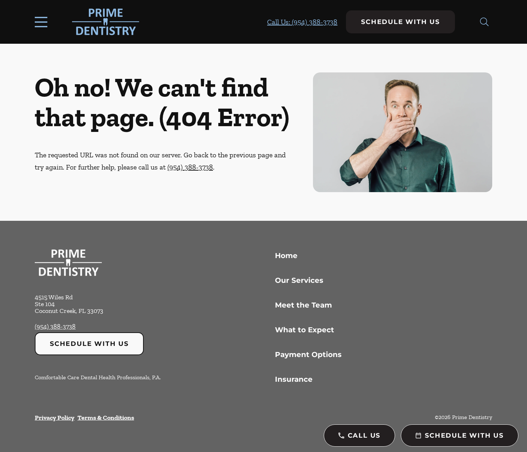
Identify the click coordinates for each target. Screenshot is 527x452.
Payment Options (308, 354)
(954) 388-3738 (190, 167)
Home (286, 255)
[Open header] (43, 22)
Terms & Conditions (105, 418)
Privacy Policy (55, 418)
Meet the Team (303, 305)
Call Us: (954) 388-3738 (302, 22)
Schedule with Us (400, 22)
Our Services (299, 280)
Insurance (294, 379)
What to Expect (304, 329)
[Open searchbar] (484, 22)
